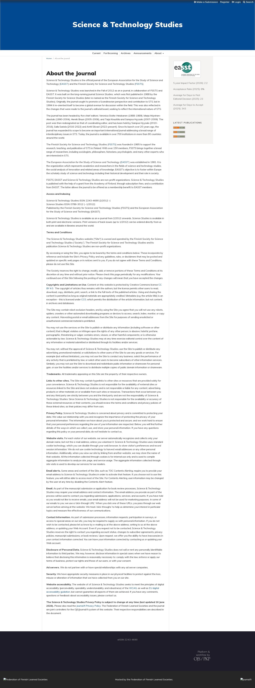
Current (96, 53)
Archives (125, 53)
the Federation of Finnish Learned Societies (150, 679)
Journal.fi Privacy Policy (88, 605)
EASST (64, 83)
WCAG (133, 588)
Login (237, 1)
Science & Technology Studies (127, 24)
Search (249, 1)
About (158, 53)
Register (224, 1)
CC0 (83, 299)
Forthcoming (111, 53)
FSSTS (139, 83)
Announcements (142, 53)
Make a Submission (207, 1)
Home (49, 58)
